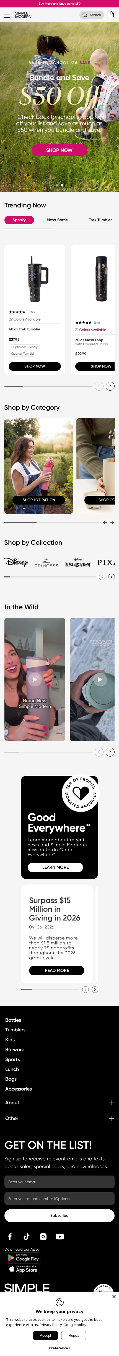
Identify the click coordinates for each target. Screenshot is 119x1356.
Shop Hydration (39, 500)
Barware (14, 1050)
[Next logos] (111, 577)
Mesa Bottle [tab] (57, 220)
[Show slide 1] (57, 185)
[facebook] (9, 1236)
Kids (10, 1040)
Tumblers (15, 1030)
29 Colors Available (25, 319)
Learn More (55, 867)
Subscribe (59, 1215)
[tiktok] (26, 1236)
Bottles (13, 1020)
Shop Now (34, 366)
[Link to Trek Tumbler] (34, 275)
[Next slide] (110, 386)
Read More (57, 970)
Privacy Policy (51, 1324)
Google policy (74, 1324)
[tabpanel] (59, 318)
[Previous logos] (102, 577)
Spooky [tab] (19, 220)
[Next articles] (95, 989)
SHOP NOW (59, 150)
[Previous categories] (105, 522)
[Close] (114, 1296)
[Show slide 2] (62, 185)
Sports (12, 1059)
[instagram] (43, 1236)
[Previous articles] (85, 989)
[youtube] (59, 1236)
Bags (11, 1079)
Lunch (12, 1069)
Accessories (18, 1089)
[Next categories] (112, 522)
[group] (34, 310)
